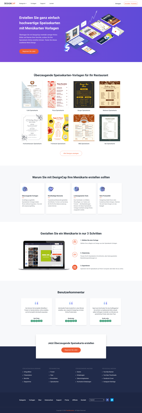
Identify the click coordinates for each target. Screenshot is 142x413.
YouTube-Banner (108, 372)
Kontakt (83, 400)
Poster (52, 372)
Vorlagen (33, 3)
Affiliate (75, 400)
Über (39, 400)
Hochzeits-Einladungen (84, 381)
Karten (79, 372)
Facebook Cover (108, 378)
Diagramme (27, 381)
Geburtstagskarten (83, 378)
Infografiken (27, 372)
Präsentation (28, 375)
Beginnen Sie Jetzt (29, 51)
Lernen (51, 3)
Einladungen (80, 375)
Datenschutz (49, 400)
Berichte (26, 378)
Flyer (51, 375)
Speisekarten (54, 381)
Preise (67, 400)
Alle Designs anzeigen (71, 153)
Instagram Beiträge (109, 381)
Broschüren (54, 378)
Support (42, 3)
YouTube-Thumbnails (109, 375)
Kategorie (22, 3)
